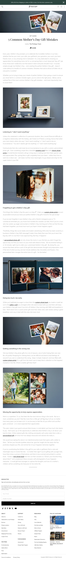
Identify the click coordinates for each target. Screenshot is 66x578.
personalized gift (8, 435)
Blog (35, 516)
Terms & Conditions (6, 557)
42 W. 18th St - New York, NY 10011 (56, 544)
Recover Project (21, 530)
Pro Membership (5, 545)
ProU (2, 550)
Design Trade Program (23, 545)
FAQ (35, 519)
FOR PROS (4, 541)
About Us (3, 516)
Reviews (3, 522)
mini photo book (18, 456)
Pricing (19, 522)
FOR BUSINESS (22, 539)
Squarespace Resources (39, 539)
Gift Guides (33, 36)
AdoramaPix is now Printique (7, 519)
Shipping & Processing (6, 533)
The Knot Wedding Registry (40, 542)
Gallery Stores (4, 547)
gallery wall (13, 305)
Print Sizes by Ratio (38, 525)
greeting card (40, 150)
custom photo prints (51, 212)
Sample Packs (37, 533)
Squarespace (4, 553)
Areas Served (4, 530)
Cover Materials (37, 522)
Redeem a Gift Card (22, 528)
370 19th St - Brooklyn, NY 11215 (56, 528)
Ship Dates (3, 528)
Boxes (35, 536)
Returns (19, 533)
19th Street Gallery (38, 545)
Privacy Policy (16, 557)
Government (20, 542)
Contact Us (20, 516)
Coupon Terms (4, 536)
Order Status (20, 519)
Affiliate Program (38, 530)
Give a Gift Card (21, 525)
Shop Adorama (37, 547)
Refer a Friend (37, 528)
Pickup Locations (5, 525)
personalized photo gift (12, 240)
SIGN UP (33, 503)
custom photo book (41, 302)
